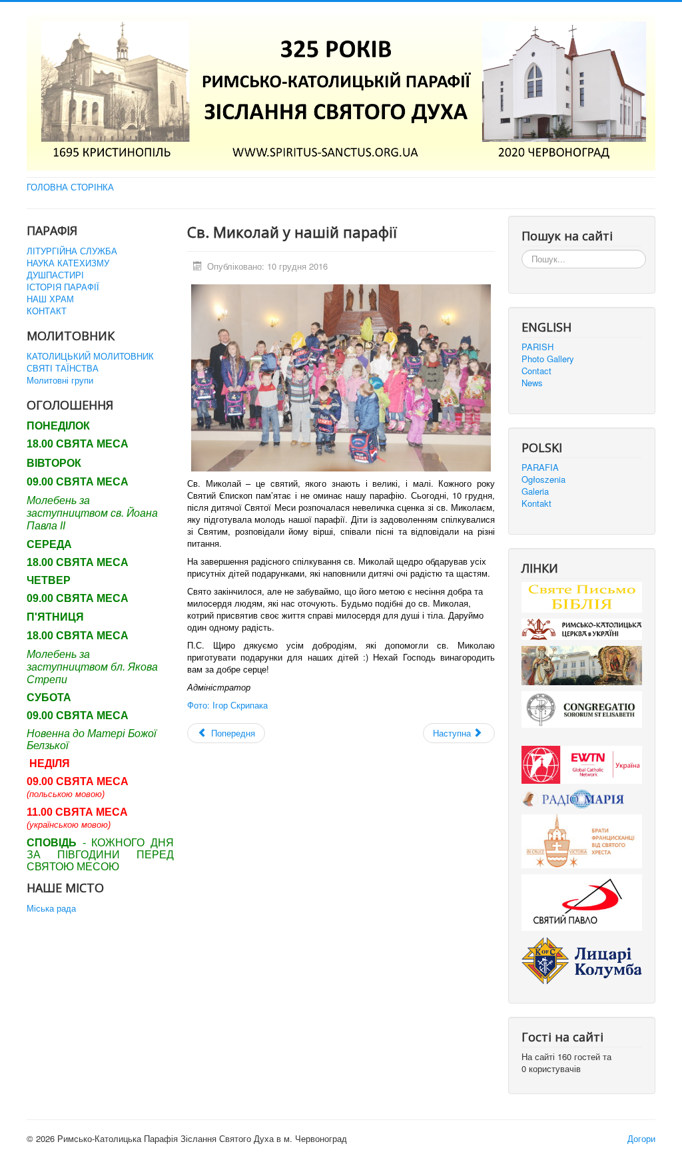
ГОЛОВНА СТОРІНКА (70, 187)
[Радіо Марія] (581, 797)
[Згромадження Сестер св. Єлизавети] (581, 708)
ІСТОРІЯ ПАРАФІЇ (63, 287)
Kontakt (536, 503)
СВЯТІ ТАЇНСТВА (63, 368)
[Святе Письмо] (581, 595)
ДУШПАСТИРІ (55, 275)
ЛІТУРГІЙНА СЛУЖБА (72, 251)
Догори (641, 1138)
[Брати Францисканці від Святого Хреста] (581, 840)
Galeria (535, 491)
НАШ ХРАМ (50, 299)
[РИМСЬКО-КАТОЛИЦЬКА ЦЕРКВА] (581, 628)
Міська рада (51, 908)
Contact (536, 371)
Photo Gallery (547, 359)
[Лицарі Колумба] (581, 959)
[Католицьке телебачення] (581, 763)
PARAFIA (540, 467)
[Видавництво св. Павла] (581, 901)
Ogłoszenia (543, 479)
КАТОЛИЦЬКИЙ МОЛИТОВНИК (90, 356)
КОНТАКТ (47, 311)
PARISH (537, 347)
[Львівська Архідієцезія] (581, 664)
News (532, 383)
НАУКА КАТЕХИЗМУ (68, 263)
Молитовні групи (60, 380)
